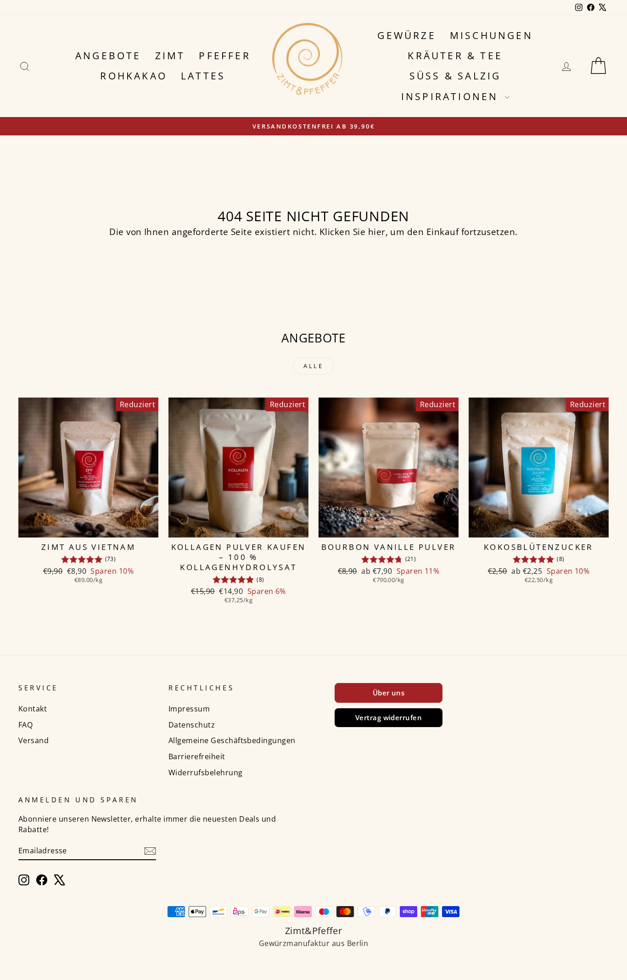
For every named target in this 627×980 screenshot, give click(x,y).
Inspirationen (452, 96)
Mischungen (491, 35)
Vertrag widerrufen (388, 717)
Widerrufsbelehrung (205, 772)
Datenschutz (191, 725)
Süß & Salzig (455, 75)
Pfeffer (224, 55)
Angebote (108, 55)
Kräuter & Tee (455, 55)
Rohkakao (133, 75)
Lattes (203, 75)
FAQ (25, 725)
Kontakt (32, 709)
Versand (33, 740)
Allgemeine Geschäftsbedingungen (232, 740)
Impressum (189, 709)
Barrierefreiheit (196, 756)
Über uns (389, 692)
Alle (313, 366)
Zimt (170, 55)
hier (377, 232)
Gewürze (406, 35)
